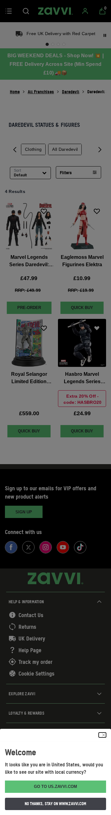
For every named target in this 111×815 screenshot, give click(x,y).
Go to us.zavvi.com (55, 786)
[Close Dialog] (102, 735)
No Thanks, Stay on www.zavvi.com (55, 803)
